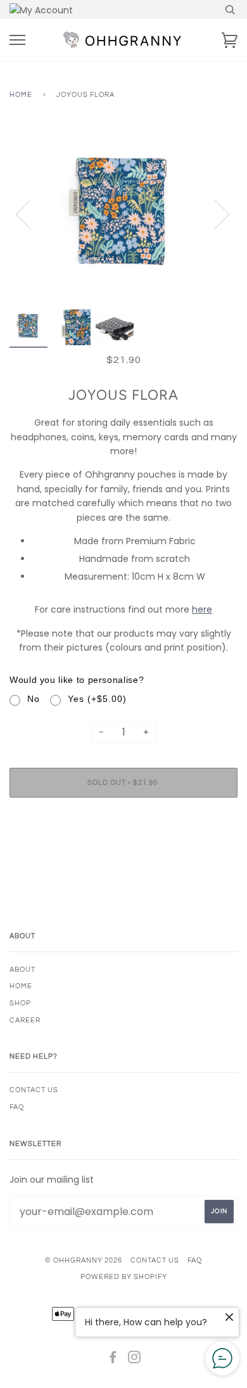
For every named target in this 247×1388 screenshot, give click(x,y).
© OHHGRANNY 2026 (83, 1260)
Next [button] (214, 213)
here (202, 609)
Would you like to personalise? (77, 680)
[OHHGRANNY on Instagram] (134, 1359)
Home (21, 94)
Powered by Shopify (123, 1276)
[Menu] (17, 40)
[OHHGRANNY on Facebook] (113, 1359)
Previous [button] (31, 213)
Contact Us (34, 1089)
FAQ (17, 1107)
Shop (20, 1003)
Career (25, 1020)
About (22, 969)
